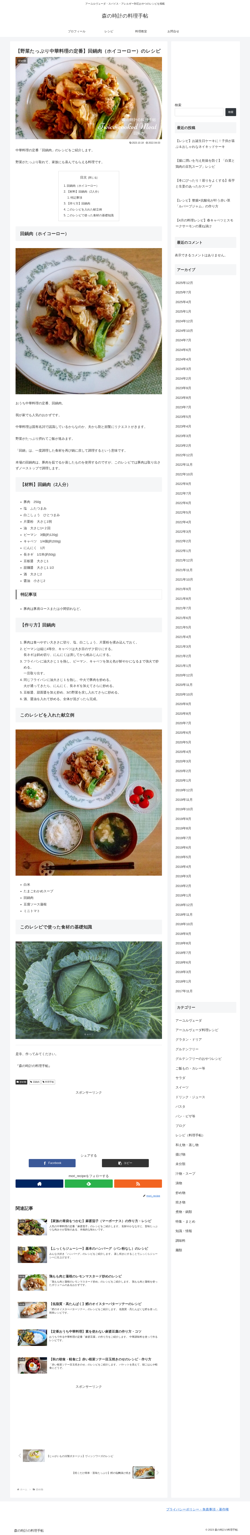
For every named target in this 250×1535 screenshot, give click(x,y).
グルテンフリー (187, 1049)
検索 (178, 105)
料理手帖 (49, 1082)
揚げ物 (180, 1154)
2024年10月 (184, 331)
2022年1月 (183, 551)
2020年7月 (183, 723)
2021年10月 (184, 579)
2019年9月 (183, 818)
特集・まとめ (185, 1221)
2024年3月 (183, 369)
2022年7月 (183, 493)
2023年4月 (183, 426)
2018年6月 (183, 962)
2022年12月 (184, 455)
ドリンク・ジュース (190, 1097)
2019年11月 (184, 799)
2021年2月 (183, 656)
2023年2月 (183, 445)
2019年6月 (183, 847)
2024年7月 (183, 340)
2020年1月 (183, 780)
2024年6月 (183, 350)
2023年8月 (183, 397)
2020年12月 (184, 675)
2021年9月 (183, 589)
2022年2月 (183, 541)
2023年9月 (183, 388)
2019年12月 (184, 790)
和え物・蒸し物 (187, 1145)
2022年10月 (184, 474)
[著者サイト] (39, 1183)
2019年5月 (183, 857)
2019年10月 (184, 809)
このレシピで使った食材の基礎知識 (90, 215)
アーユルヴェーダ (189, 1020)
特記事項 (76, 197)
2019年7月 (183, 838)
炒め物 (23, 1082)
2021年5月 (183, 627)
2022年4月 (183, 522)
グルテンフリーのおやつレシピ (199, 1059)
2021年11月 (184, 570)
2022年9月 (183, 484)
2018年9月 (183, 933)
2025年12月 (184, 283)
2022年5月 (183, 512)
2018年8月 (183, 943)
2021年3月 (183, 646)
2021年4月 (183, 637)
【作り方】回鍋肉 (78, 203)
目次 (83, 177)
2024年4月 (183, 359)
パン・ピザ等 (185, 1116)
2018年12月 (184, 905)
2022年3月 (183, 531)
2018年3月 (183, 972)
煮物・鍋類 (184, 1212)
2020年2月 (183, 771)
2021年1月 (183, 665)
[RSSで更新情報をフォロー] (138, 1183)
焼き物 (180, 1202)
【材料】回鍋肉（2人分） (84, 191)
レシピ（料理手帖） (190, 1135)
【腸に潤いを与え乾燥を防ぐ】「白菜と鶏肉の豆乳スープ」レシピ (205, 163)
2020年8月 (183, 713)
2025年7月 (183, 292)
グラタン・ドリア (189, 1039)
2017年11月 (184, 991)
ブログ (180, 1126)
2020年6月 (183, 732)
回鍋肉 (36, 1082)
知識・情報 (184, 1231)
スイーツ (182, 1087)
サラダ (180, 1078)
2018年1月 (183, 981)
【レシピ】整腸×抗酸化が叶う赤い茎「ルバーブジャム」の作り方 (203, 203)
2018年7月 (183, 953)
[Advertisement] (89, 1121)
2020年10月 (184, 694)
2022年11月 (184, 464)
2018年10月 (184, 924)
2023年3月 (183, 436)
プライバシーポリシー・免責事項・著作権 (197, 1509)
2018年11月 (184, 914)
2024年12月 (184, 321)
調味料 (180, 1240)
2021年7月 (183, 608)
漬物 (179, 1183)
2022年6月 (183, 503)
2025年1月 (183, 311)
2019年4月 (183, 866)
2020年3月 (183, 761)
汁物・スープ (185, 1173)
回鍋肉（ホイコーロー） (83, 185)
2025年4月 (183, 302)
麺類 (179, 1250)
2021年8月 (183, 599)
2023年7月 (183, 407)
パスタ (180, 1106)
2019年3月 (183, 876)
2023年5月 (183, 417)
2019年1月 (183, 895)
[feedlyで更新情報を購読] (89, 1183)
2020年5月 (183, 742)
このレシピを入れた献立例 (84, 209)
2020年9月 (183, 704)
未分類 (180, 1164)
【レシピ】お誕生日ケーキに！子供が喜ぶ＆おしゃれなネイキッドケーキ (205, 144)
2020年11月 (184, 685)
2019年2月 (183, 886)
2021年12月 (184, 560)
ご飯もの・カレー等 (190, 1068)
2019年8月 (183, 828)
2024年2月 (183, 378)
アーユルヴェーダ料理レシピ (197, 1030)
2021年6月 (183, 618)
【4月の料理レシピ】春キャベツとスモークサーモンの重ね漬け (204, 223)
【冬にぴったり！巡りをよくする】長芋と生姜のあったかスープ (205, 183)
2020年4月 (183, 752)
